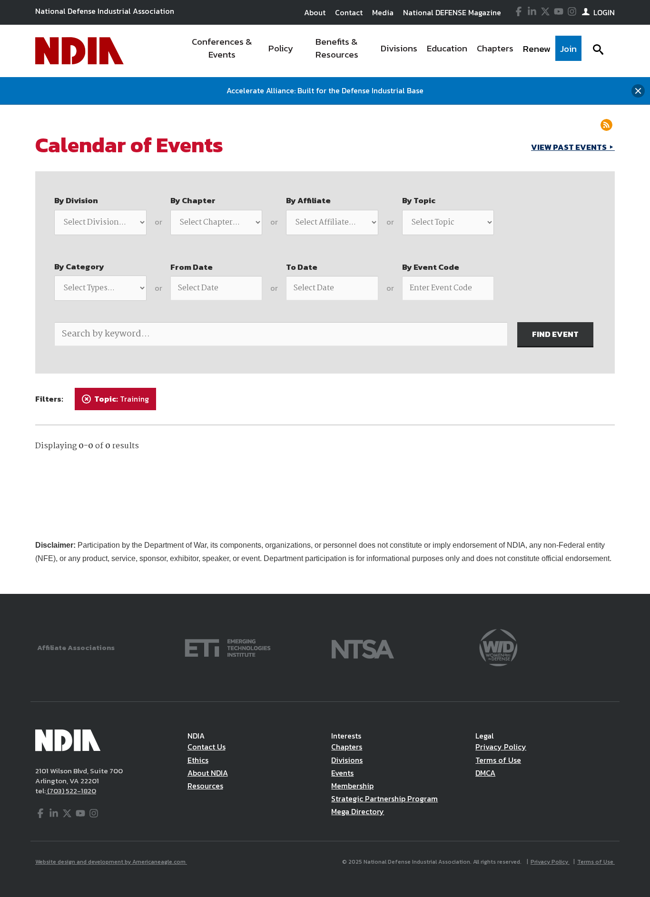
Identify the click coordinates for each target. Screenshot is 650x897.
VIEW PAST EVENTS (569, 147)
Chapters (346, 746)
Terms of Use (498, 760)
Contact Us (206, 746)
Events (342, 773)
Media (383, 12)
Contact (349, 12)
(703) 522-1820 (71, 790)
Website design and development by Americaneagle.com (111, 862)
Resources (205, 785)
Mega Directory (357, 811)
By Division (76, 200)
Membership (352, 785)
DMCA (485, 773)
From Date (191, 267)
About (314, 12)
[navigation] (381, 51)
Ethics (197, 760)
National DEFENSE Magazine (452, 12)
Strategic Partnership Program (384, 798)
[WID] (498, 646)
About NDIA (207, 773)
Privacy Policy (500, 746)
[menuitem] (222, 51)
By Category (79, 266)
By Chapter (193, 200)
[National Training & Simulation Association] (363, 646)
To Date (301, 267)
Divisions (347, 760)
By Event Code (430, 267)
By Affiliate (308, 200)
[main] (325, 349)
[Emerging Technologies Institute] (228, 646)
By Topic (418, 200)
